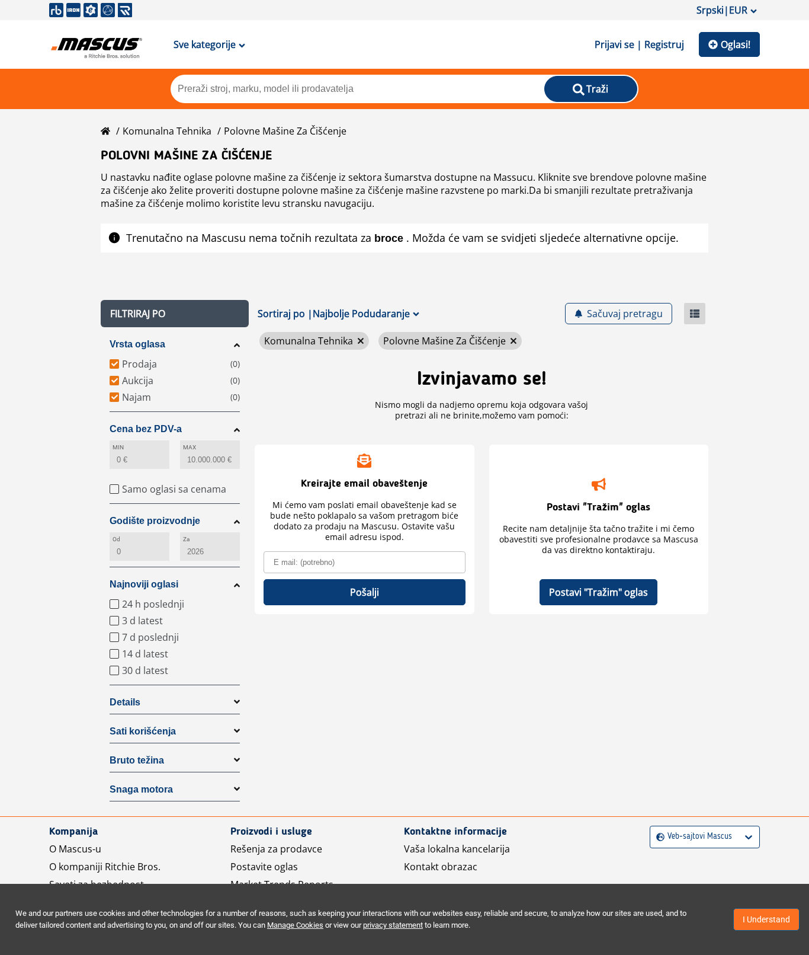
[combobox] (657, 837)
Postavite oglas (264, 866)
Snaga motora (141, 789)
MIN (118, 447)
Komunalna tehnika (167, 131)
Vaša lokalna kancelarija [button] (457, 848)
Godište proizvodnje (155, 521)
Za (186, 539)
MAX (189, 447)
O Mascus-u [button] (75, 848)
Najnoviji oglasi (144, 584)
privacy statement (393, 925)
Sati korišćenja (143, 731)
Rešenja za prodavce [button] (276, 848)
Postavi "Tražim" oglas (598, 592)
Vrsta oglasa (137, 344)
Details (125, 702)
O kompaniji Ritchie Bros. (104, 866)
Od (116, 539)
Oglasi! (735, 44)
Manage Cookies (295, 925)
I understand (766, 919)
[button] (175, 313)
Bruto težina (137, 760)
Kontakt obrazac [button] (440, 866)
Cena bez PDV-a (146, 429)
